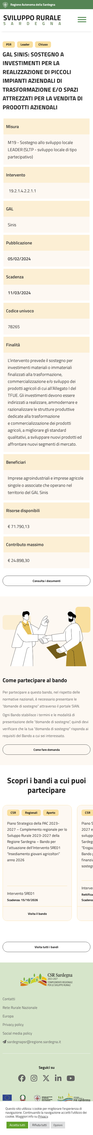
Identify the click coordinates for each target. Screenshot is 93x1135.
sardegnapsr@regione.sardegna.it (33, 1041)
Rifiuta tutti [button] (39, 1125)
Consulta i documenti (47, 580)
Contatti (9, 998)
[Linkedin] (61, 1078)
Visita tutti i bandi (46, 947)
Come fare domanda (47, 749)
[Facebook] (24, 1078)
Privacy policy (13, 1024)
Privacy (43, 1116)
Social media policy (17, 1033)
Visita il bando (37, 913)
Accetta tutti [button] (17, 1125)
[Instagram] (36, 1078)
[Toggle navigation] (82, 20)
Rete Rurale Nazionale (20, 1007)
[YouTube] (71, 1078)
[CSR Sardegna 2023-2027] (46, 979)
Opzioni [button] (58, 1125)
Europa (8, 1016)
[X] (48, 1078)
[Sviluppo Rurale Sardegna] (32, 20)
